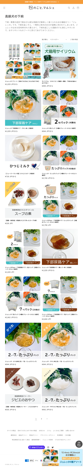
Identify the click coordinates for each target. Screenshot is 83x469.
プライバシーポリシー (47, 435)
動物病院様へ (36, 440)
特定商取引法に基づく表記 (21, 440)
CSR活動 (68, 435)
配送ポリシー (33, 435)
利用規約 (60, 435)
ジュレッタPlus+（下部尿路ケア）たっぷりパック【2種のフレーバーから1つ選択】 (59, 221)
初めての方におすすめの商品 (27, 431)
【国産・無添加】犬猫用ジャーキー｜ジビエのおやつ (21, 407)
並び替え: (45, 39)
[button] (4, 8)
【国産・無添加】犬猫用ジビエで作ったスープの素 (21, 220)
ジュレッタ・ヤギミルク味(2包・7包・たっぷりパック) (59, 407)
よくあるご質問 (58, 431)
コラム (49, 431)
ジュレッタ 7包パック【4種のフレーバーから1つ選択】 (22, 314)
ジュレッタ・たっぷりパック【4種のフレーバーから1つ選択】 (59, 174)
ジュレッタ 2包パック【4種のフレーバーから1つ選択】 (59, 128)
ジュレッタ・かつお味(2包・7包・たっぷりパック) (21, 361)
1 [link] (36, 418)
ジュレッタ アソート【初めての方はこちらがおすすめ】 (22, 81)
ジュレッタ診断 (48, 440)
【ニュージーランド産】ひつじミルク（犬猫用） (20, 173)
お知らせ (42, 431)
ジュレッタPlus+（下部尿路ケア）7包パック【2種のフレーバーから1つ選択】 (60, 315)
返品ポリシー (23, 435)
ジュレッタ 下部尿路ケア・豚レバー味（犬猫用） (57, 267)
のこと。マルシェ (14, 464)
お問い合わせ (70, 431)
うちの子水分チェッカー (63, 440)
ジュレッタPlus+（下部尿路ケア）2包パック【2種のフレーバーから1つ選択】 (23, 268)
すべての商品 (11, 431)
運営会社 (14, 435)
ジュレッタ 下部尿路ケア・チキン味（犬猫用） (19, 128)
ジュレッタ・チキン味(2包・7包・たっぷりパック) (58, 361)
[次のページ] (47, 419)
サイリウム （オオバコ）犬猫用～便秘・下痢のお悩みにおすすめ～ (59, 82)
